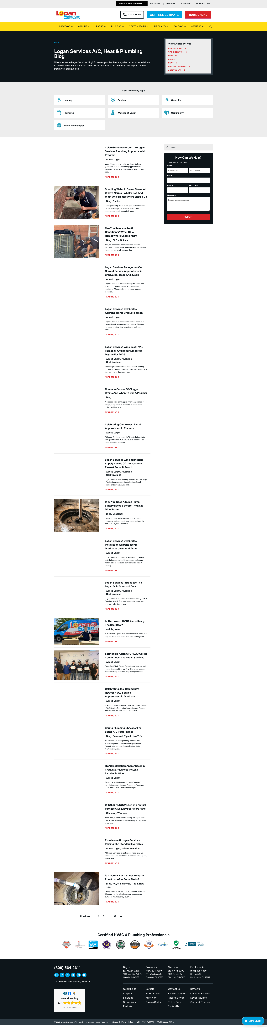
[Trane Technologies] (59, 125)
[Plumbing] (59, 112)
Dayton (127, 967)
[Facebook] (56, 975)
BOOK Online (198, 14)
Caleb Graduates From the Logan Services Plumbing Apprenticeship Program (125, 151)
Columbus (151, 967)
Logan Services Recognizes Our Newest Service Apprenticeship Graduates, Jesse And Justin (124, 271)
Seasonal (118, 514)
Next (121, 916)
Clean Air (176, 100)
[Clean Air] (166, 99)
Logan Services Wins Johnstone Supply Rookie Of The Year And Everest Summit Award (124, 463)
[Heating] (59, 99)
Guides (116, 201)
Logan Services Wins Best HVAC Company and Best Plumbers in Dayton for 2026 (124, 350)
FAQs (116, 240)
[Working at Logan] (112, 112)
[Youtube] (84, 975)
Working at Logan (127, 112)
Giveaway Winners (116, 813)
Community (177, 112)
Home (56, 42)
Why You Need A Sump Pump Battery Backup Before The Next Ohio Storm (124, 505)
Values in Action (130, 848)
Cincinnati (173, 967)
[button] (211, 26)
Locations (64, 26)
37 (114, 916)
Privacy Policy (127, 1022)
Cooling (82, 26)
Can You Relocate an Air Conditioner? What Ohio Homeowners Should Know (121, 232)
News (117, 629)
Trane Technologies (74, 125)
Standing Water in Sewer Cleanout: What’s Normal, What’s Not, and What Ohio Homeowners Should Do (126, 193)
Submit (188, 217)
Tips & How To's (133, 736)
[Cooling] (112, 99)
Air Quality (159, 26)
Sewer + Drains (137, 26)
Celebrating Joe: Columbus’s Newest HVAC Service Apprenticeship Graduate (122, 692)
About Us (195, 26)
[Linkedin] (73, 975)
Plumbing (115, 26)
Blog (108, 201)
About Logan (113, 159)
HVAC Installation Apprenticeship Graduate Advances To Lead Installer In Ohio (125, 769)
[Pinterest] (78, 975)
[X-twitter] (67, 975)
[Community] (166, 112)
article (109, 629)
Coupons (178, 26)
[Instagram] (62, 975)
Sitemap (115, 1022)
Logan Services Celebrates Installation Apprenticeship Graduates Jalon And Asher (121, 544)
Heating (98, 26)
